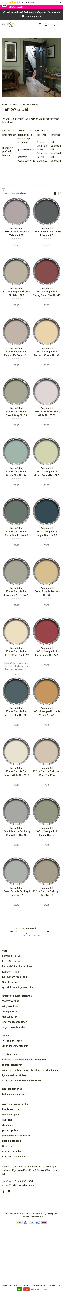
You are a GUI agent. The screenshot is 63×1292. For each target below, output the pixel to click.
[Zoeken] (53, 25)
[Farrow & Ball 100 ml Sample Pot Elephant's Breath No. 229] (16, 332)
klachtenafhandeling (14, 1156)
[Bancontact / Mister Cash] (38, 1223)
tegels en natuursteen (14, 1027)
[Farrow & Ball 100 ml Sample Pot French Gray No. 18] (16, 392)
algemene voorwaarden (15, 1104)
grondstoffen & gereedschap (18, 987)
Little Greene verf (12, 961)
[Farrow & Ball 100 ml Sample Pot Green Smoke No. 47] (16, 512)
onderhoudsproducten (14, 1022)
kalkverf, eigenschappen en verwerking (24, 1059)
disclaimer (8, 1125)
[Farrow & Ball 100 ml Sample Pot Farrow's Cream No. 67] (47, 332)
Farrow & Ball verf (31, 104)
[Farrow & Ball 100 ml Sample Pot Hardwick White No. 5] (16, 572)
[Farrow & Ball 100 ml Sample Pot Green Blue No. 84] (16, 452)
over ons (7, 1120)
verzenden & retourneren (16, 1135)
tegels (5, 1035)
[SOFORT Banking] (44, 1223)
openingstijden (10, 1114)
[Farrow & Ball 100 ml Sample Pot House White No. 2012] (16, 632)
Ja (19, 1289)
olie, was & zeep (11, 1006)
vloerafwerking (10, 1001)
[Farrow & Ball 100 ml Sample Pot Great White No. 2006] (47, 392)
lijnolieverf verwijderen (15, 1075)
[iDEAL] (19, 1223)
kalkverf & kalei (11, 971)
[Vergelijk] (40, 25)
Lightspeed (52, 1214)
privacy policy (10, 1130)
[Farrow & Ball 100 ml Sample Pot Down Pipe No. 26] (47, 212)
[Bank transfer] (32, 1223)
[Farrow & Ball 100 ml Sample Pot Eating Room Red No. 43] (47, 272)
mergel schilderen (12, 1065)
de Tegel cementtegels (15, 1046)
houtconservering (12, 1089)
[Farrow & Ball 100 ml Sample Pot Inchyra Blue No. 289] (16, 692)
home (4, 104)
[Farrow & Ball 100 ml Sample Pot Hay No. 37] (47, 572)
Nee (26, 1289)
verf (15, 104)
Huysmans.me (36, 1217)
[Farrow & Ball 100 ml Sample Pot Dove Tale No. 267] (16, 212)
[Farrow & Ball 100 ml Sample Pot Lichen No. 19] (47, 812)
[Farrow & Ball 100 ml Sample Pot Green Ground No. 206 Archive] (47, 452)
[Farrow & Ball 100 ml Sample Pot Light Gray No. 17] (47, 872)
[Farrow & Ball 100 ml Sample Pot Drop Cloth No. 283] (16, 272)
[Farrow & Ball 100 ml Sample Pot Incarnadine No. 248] (47, 632)
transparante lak (11, 1011)
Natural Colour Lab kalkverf (17, 966)
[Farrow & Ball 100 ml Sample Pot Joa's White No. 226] (47, 752)
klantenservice (10, 1109)
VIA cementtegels (12, 1041)
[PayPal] (25, 1223)
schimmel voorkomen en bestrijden (22, 1080)
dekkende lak (9, 1016)
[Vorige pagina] (11, 932)
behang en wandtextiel (15, 1094)
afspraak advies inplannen (17, 996)
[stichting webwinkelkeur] (3, 1202)
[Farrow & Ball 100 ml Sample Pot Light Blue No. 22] (16, 872)
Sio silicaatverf (10, 982)
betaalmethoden (11, 1141)
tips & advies (9, 1054)
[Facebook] (3, 1192)
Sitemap (7, 1146)
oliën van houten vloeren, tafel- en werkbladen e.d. (30, 1070)
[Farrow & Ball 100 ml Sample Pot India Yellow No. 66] (47, 692)
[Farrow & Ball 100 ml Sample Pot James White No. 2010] (16, 752)
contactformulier (12, 1151)
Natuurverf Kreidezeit (14, 977)
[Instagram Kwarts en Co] (9, 1192)
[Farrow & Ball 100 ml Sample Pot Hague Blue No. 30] (47, 512)
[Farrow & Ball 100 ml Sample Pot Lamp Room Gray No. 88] (16, 812)
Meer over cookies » (39, 1289)
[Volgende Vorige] (48, 932)
